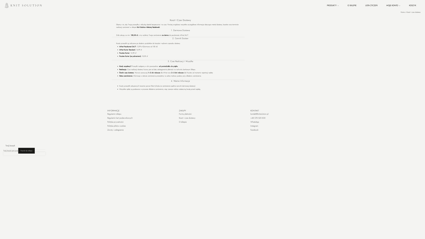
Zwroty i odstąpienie (115, 129)
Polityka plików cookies (116, 125)
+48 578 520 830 (257, 118)
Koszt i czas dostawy (187, 118)
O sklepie (183, 121)
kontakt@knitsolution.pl (259, 114)
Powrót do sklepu (26, 150)
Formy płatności (185, 114)
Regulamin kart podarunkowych (120, 118)
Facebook (254, 129)
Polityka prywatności (115, 121)
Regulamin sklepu (114, 114)
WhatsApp (254, 121)
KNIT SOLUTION (27, 5)
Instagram (254, 125)
